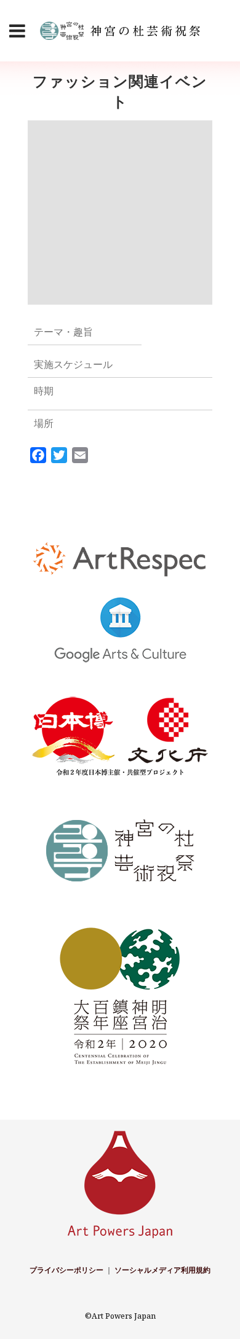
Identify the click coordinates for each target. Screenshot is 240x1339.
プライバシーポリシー (66, 1270)
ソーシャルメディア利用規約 (162, 1270)
